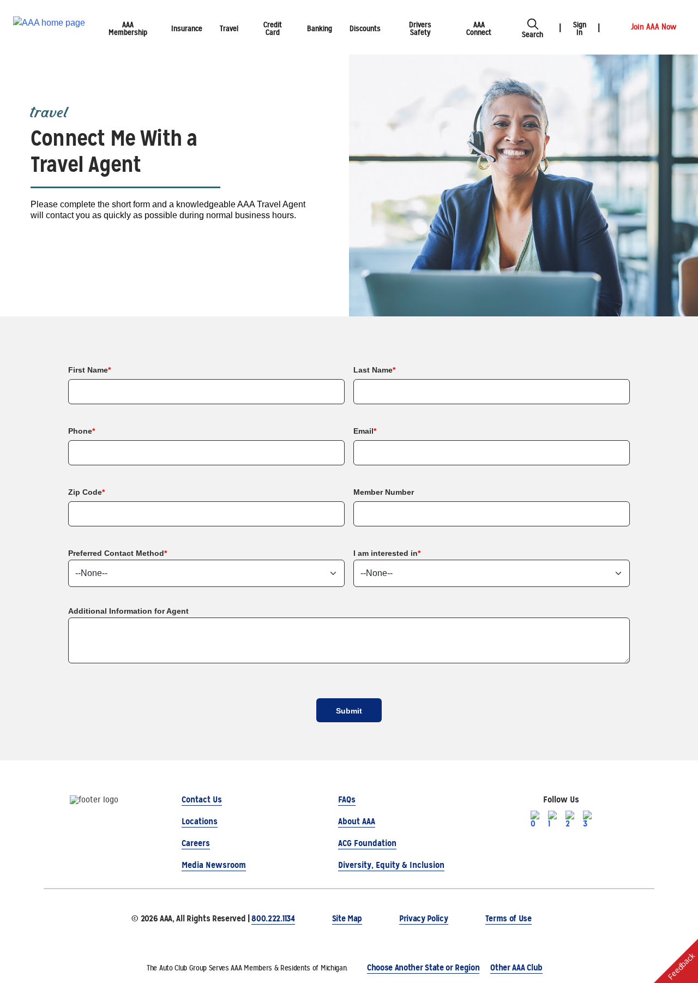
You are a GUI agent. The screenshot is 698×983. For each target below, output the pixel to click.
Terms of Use (508, 918)
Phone (81, 431)
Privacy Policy (423, 918)
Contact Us (202, 799)
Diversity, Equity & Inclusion (391, 865)
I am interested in (386, 553)
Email (364, 431)
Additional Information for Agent (128, 611)
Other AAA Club (516, 967)
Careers (196, 843)
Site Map (347, 918)
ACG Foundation (367, 843)
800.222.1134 (272, 918)
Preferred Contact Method (117, 553)
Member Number (383, 492)
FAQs (347, 799)
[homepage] (49, 27)
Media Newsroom (214, 865)
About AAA (356, 821)
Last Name (374, 369)
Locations (200, 821)
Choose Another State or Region (423, 967)
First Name (89, 369)
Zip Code (86, 492)
